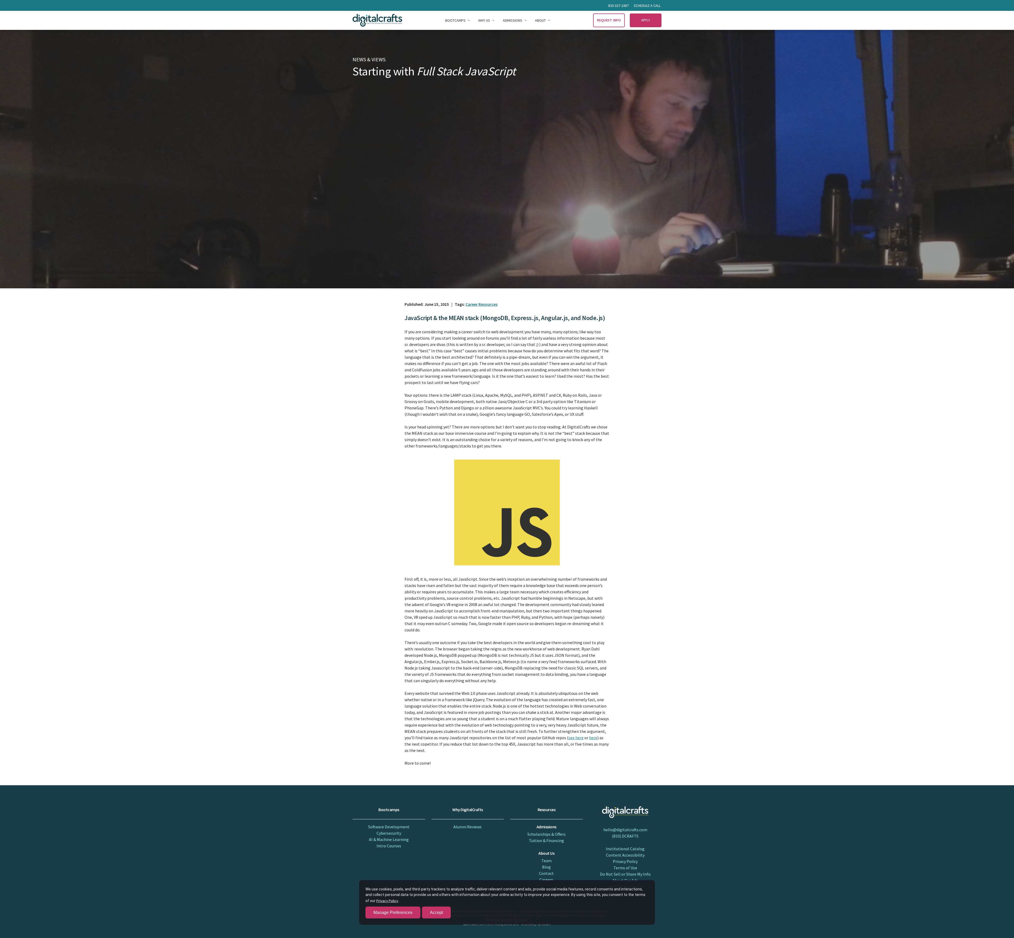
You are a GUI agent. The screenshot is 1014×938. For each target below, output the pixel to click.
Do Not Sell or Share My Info (625, 874)
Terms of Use (625, 867)
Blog (546, 867)
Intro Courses (389, 845)
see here (576, 737)
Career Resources (481, 304)
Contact (546, 873)
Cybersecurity (389, 833)
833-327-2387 (618, 5)
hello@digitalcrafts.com (625, 829)
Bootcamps (455, 20)
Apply (645, 20)
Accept (436, 912)
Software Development (389, 826)
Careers (546, 879)
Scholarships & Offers (546, 834)
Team (546, 860)
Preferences (392, 912)
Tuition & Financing (546, 840)
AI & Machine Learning (389, 839)
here (593, 737)
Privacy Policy (625, 861)
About (540, 20)
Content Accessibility (625, 855)
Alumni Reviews (467, 826)
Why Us (484, 20)
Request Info (609, 20)
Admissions (512, 20)
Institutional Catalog (625, 848)
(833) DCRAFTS (625, 836)
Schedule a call (647, 5)
